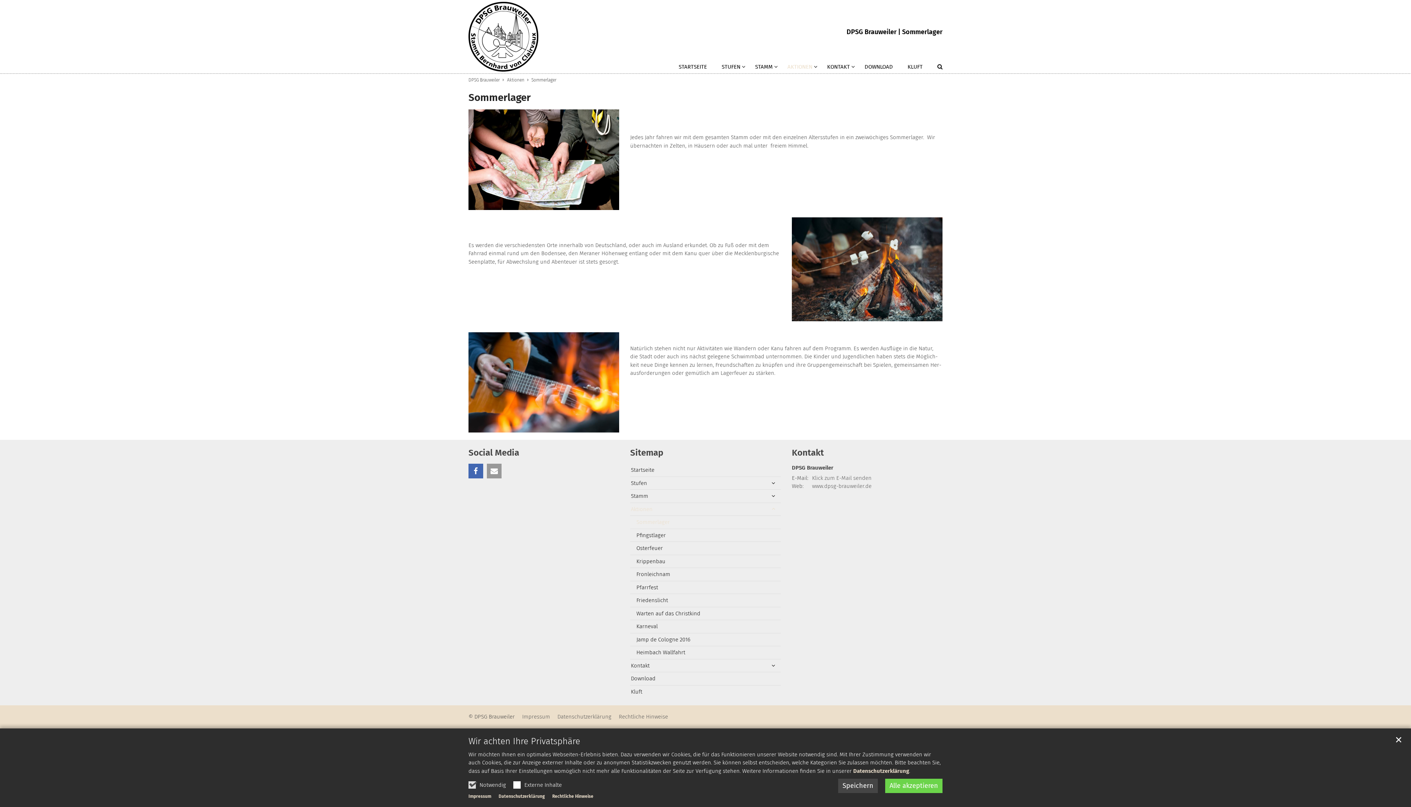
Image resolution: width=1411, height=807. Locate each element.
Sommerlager (543, 80)
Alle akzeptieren (914, 786)
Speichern (858, 786)
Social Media (493, 453)
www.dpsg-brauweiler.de (842, 486)
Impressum (479, 796)
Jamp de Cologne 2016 (663, 639)
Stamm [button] (764, 67)
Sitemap (646, 453)
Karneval (647, 626)
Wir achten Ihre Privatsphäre (524, 741)
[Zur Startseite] (503, 37)
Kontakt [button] (838, 67)
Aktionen (515, 80)
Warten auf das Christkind (668, 613)
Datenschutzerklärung (881, 771)
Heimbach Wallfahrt (660, 652)
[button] (935, 68)
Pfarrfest (647, 587)
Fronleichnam (653, 574)
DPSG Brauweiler (484, 80)
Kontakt (808, 453)
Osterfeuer (649, 548)
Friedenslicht (652, 600)
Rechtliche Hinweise (572, 796)
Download (879, 67)
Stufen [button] (731, 67)
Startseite (693, 67)
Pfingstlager (651, 535)
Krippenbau (650, 561)
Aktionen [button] (799, 67)
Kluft (915, 67)
